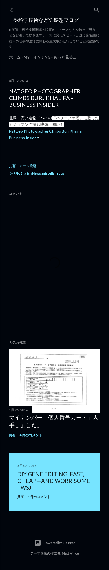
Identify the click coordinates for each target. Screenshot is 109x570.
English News (30, 173)
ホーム (15, 57)
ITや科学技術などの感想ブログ (44, 20)
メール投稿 (28, 166)
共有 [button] (12, 166)
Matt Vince (70, 553)
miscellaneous (53, 173)
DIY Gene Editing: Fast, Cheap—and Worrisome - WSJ (53, 481)
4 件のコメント (31, 435)
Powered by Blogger (59, 543)
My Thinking (37, 57)
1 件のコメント (39, 497)
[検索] (96, 8)
